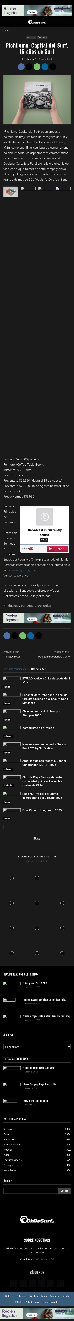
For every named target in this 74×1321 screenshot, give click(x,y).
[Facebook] (21, 66)
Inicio (6, 30)
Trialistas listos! (12, 656)
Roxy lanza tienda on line (35, 1100)
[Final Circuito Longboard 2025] (12, 814)
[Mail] (41, 1283)
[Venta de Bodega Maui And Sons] (12, 1072)
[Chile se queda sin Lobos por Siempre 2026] (12, 715)
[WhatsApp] (37, 66)
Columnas (8, 736)
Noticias (9, 1296)
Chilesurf (31, 59)
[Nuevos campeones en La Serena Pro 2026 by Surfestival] (12, 748)
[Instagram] (23, 1283)
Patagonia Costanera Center (54, 656)
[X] (29, 66)
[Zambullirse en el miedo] (12, 732)
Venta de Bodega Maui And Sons (38, 1067)
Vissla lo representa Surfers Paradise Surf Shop (47, 1016)
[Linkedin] (44, 66)
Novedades (42, 37)
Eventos (7, 687)
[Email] (52, 66)
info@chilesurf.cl (45, 1259)
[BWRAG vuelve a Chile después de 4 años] (12, 682)
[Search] (69, 22)
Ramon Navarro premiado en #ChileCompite (44, 999)
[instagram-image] (12, 877)
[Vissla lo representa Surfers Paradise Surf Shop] (12, 1019)
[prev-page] (5, 827)
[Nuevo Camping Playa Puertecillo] (12, 1088)
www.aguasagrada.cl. (24, 570)
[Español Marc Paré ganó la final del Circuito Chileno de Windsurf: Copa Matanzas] (12, 699)
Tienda (65, 1296)
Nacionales (31, 37)
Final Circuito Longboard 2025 (42, 810)
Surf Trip (34, 1296)
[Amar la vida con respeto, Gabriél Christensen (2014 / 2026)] (12, 765)
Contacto (54, 1296)
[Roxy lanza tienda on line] (10, 1105)
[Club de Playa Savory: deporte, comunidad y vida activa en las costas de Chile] (12, 781)
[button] (5, 22)
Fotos (44, 1296)
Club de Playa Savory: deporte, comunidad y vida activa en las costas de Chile (42, 781)
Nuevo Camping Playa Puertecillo (39, 1084)
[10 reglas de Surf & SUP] (12, 987)
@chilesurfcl (37, 861)
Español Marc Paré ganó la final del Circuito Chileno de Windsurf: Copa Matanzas (45, 699)
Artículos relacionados (15, 669)
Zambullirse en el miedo (38, 728)
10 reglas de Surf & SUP (35, 983)
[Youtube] (60, 1283)
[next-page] (11, 827)
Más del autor (38, 669)
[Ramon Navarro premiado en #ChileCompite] (9, 1004)
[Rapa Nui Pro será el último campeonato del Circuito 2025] (12, 798)
